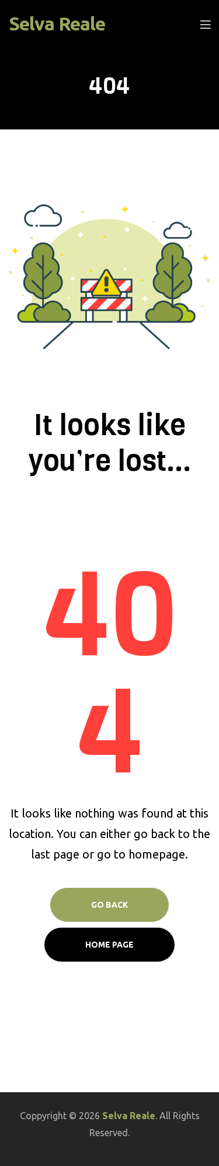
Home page (109, 944)
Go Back (109, 904)
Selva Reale (57, 23)
